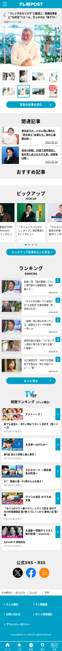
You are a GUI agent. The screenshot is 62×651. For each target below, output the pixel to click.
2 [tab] (29, 245)
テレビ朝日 (12, 604)
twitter (18, 573)
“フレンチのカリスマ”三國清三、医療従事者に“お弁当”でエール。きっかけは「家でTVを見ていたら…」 (35, 592)
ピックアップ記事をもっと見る (31, 252)
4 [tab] (36, 245)
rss (44, 573)
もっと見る (31, 381)
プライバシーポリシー (18, 624)
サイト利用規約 (43, 614)
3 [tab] (33, 245)
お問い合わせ (13, 614)
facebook (31, 573)
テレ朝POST (31, 4)
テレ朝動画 (41, 604)
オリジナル (20, 592)
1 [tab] (26, 245)
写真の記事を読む (31, 104)
